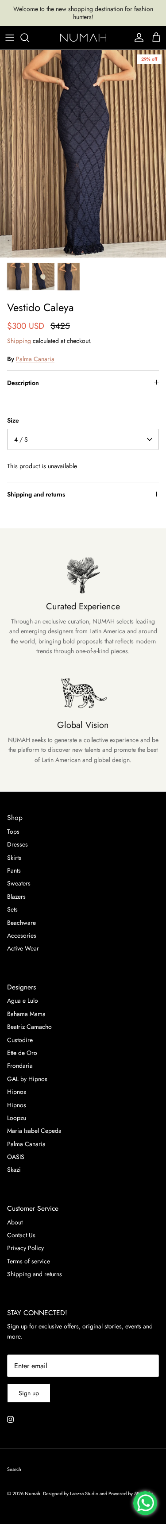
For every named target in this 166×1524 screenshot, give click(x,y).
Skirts (14, 857)
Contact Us (21, 1235)
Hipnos (16, 1091)
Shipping (19, 340)
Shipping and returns (36, 494)
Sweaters (19, 883)
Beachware (21, 922)
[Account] (137, 37)
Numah (32, 1493)
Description (23, 382)
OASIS (15, 1156)
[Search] (29, 37)
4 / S (21, 439)
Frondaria (20, 1065)
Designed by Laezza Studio (71, 1493)
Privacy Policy (25, 1247)
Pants (14, 870)
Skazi (14, 1169)
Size (13, 420)
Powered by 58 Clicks (130, 1493)
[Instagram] (10, 1419)
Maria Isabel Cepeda (34, 1130)
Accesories (21, 935)
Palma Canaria (35, 358)
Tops (13, 831)
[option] (83, 154)
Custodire (20, 1039)
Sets (12, 909)
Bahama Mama (26, 1013)
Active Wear (23, 948)
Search (14, 1469)
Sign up (29, 1393)
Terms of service (28, 1261)
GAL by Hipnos (27, 1078)
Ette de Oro (22, 1052)
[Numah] (83, 38)
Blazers (16, 896)
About (15, 1222)
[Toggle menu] (9, 37)
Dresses (17, 844)
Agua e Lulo (22, 1000)
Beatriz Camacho (29, 1026)
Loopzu (16, 1117)
